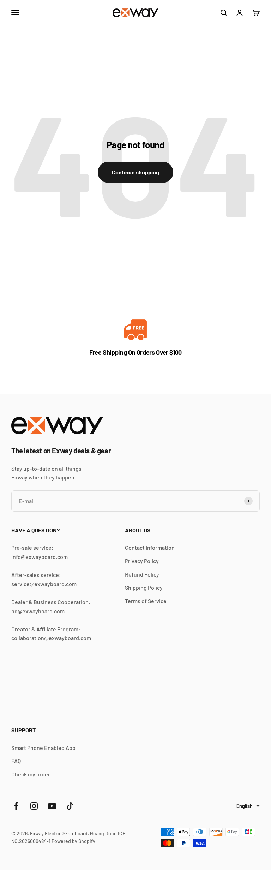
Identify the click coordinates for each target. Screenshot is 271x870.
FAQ (16, 760)
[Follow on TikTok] (70, 806)
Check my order (30, 774)
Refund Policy (142, 574)
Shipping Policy (144, 587)
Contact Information (150, 547)
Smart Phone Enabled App (43, 747)
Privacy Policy (142, 561)
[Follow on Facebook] (16, 806)
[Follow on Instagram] (34, 806)
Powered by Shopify (73, 841)
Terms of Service (146, 600)
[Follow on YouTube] (52, 806)
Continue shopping (135, 172)
